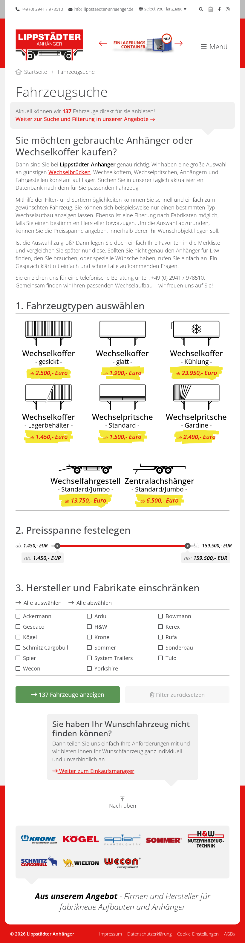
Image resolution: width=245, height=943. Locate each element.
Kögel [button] (30, 637)
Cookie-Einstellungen (198, 934)
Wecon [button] (31, 668)
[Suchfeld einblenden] (201, 9)
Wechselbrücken (69, 172)
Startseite (35, 71)
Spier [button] (29, 658)
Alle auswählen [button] (43, 602)
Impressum (110, 934)
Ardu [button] (100, 616)
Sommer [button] (105, 647)
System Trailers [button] (113, 658)
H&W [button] (100, 626)
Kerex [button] (173, 626)
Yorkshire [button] (106, 668)
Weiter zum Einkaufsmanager (96, 770)
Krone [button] (101, 637)
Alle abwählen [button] (94, 602)
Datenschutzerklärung (149, 934)
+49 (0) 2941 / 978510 (177, 277)
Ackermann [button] (37, 616)
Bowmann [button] (178, 616)
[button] (103, 43)
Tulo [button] (171, 658)
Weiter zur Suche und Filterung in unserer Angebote (82, 119)
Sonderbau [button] (179, 647)
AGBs (229, 934)
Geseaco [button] (34, 626)
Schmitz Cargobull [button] (45, 647)
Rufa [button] (171, 637)
